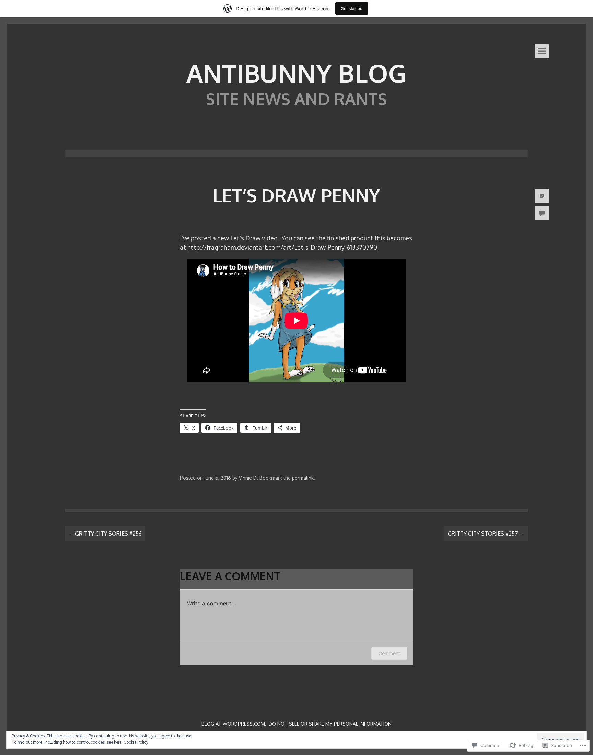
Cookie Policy (136, 742)
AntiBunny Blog (296, 73)
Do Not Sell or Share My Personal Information (330, 724)
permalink (303, 478)
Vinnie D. (248, 478)
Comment (389, 653)
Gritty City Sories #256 (105, 533)
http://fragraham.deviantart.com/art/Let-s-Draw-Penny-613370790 (282, 247)
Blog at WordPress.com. (233, 724)
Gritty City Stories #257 (486, 533)
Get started (352, 8)
